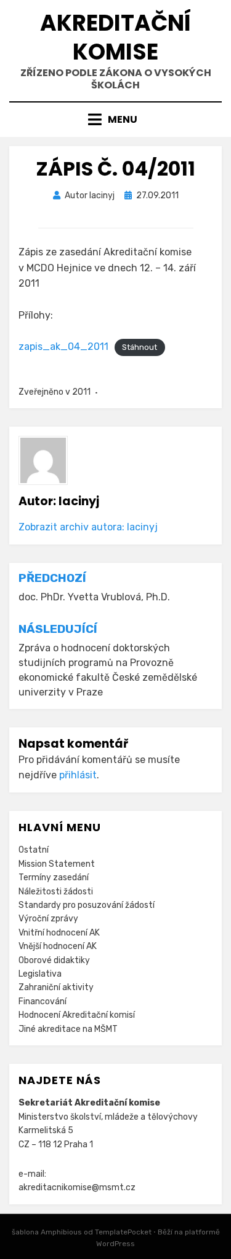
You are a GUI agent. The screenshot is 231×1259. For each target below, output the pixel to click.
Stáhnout (139, 347)
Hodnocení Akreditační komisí (76, 1015)
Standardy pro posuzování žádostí (86, 905)
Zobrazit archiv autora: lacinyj (88, 527)
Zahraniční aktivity (56, 987)
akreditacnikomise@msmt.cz (77, 1187)
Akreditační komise (115, 37)
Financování (42, 1001)
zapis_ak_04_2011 (63, 346)
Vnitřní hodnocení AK (59, 933)
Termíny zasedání (53, 877)
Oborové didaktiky (54, 960)
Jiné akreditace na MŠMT (68, 1029)
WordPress (115, 1243)
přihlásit (78, 775)
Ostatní (33, 850)
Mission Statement (56, 864)
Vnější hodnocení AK (57, 946)
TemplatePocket (123, 1232)
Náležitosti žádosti (55, 891)
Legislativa (40, 974)
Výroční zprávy (48, 918)
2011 (81, 392)
